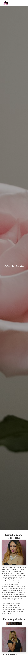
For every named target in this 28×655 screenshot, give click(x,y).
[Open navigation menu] (25, 3)
